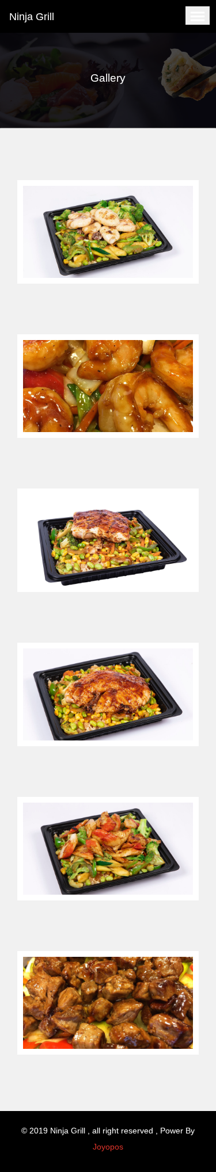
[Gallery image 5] (108, 848)
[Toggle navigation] (197, 15)
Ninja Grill (31, 16)
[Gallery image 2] (108, 386)
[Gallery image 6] (108, 1003)
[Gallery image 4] (108, 694)
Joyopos (108, 1146)
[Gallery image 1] (108, 232)
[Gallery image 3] (108, 540)
